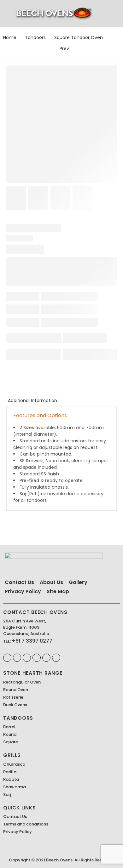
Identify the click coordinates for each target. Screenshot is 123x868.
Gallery (78, 582)
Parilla (9, 772)
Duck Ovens (15, 705)
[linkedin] (36, 658)
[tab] (32, 400)
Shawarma (14, 787)
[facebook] (7, 658)
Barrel (9, 727)
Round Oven (15, 690)
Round (9, 734)
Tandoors (35, 37)
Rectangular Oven (22, 682)
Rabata (11, 779)
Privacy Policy (23, 591)
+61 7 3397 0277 (32, 640)
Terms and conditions (25, 824)
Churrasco (14, 764)
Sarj (7, 794)
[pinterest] (17, 658)
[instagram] (27, 658)
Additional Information (32, 400)
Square (10, 742)
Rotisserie (13, 697)
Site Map (58, 591)
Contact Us (19, 582)
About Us (51, 582)
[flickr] (46, 658)
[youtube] (56, 658)
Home (9, 37)
